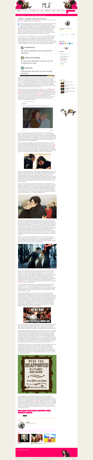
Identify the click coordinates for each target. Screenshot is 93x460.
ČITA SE (67, 34)
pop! (38, 10)
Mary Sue (20, 282)
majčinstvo (33, 10)
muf (16, 458)
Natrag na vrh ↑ (74, 459)
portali (38, 94)
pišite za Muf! (63, 60)
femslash (34, 410)
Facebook (63, 43)
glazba (54, 10)
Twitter (67, 43)
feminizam (19, 10)
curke (42, 10)
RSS (65, 43)
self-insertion (29, 412)
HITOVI (62, 34)
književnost (38, 20)
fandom (24, 410)
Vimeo (72, 43)
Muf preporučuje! (63, 62)
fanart (19, 410)
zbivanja (62, 65)
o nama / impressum (64, 56)
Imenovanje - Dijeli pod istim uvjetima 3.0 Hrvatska (40, 458)
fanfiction (29, 410)
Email (60, 43)
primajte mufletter (64, 59)
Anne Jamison (41, 92)
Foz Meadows (37, 401)
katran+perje (48, 10)
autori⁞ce (62, 63)
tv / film (25, 10)
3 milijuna (54, 145)
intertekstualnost (41, 410)
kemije (54, 226)
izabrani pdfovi (63, 58)
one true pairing (21, 412)
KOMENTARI (73, 34)
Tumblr (70, 43)
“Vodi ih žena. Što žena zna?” (65, 28)
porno (58, 10)
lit (28, 10)
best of (63, 10)
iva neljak (21, 20)
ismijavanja (20, 92)
